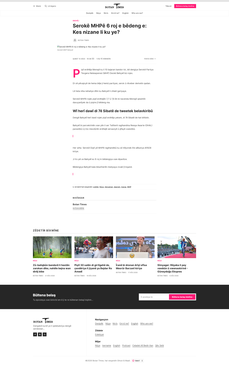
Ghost (120, 360)
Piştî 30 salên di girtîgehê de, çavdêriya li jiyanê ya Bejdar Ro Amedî (93, 268)
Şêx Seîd (159, 345)
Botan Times (83, 40)
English (116, 345)
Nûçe (101, 187)
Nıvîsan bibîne (78, 208)
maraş (123, 187)
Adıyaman (109, 187)
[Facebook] (35, 334)
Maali (127, 360)
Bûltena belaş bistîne (185, 6)
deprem (117, 187)
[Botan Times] (75, 40)
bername (106, 345)
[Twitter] (40, 334)
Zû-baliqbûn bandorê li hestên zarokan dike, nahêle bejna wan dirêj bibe (52, 268)
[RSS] (45, 334)
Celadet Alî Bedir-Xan (142, 345)
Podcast (126, 345)
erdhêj (76, 21)
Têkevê (168, 6)
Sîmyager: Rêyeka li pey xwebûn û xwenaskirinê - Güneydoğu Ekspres (172, 268)
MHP (129, 187)
